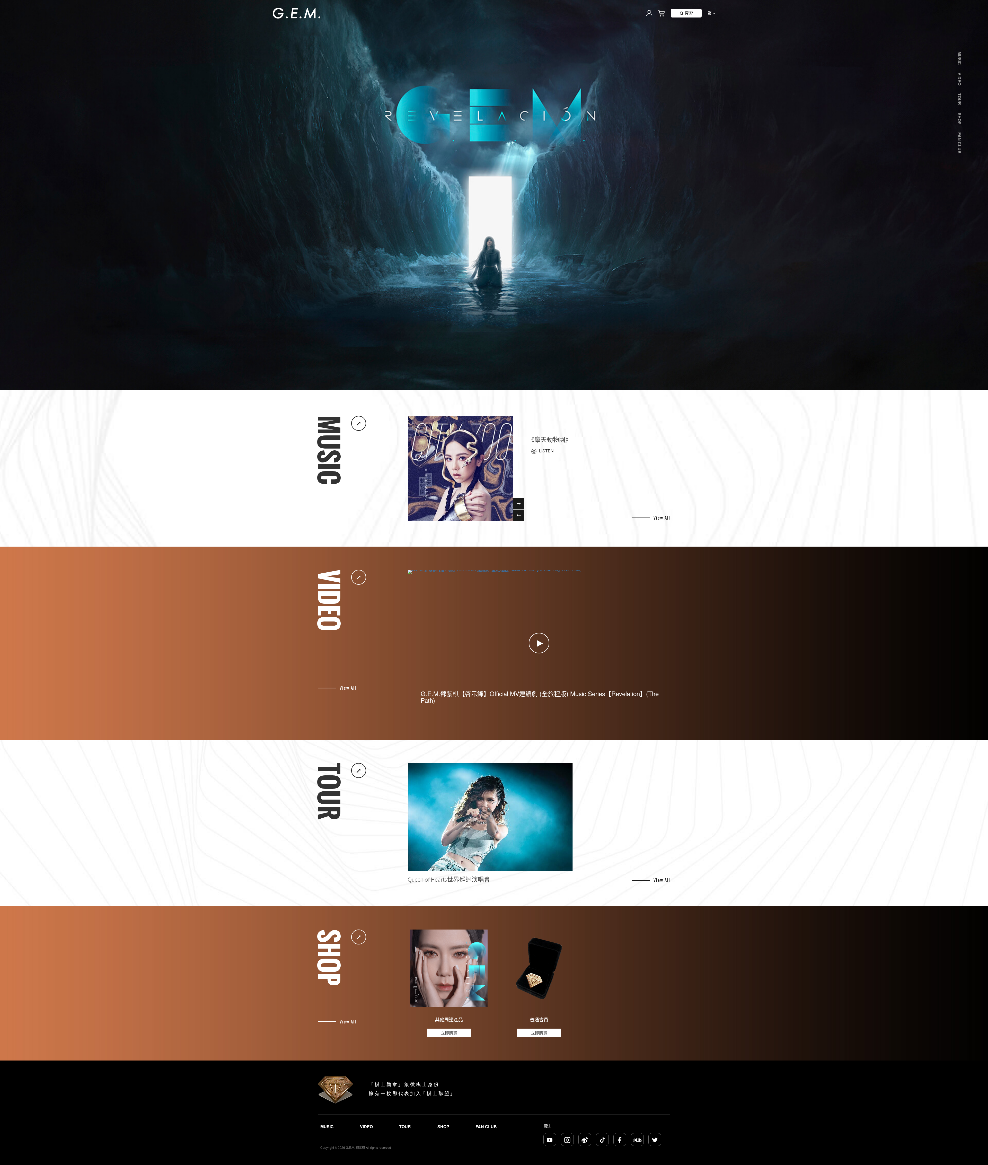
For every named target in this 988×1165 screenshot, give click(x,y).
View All (662, 518)
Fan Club (959, 143)
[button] (494, 385)
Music (959, 58)
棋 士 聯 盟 (438, 1093)
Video (959, 79)
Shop (959, 119)
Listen (546, 450)
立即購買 (449, 1033)
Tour (959, 99)
